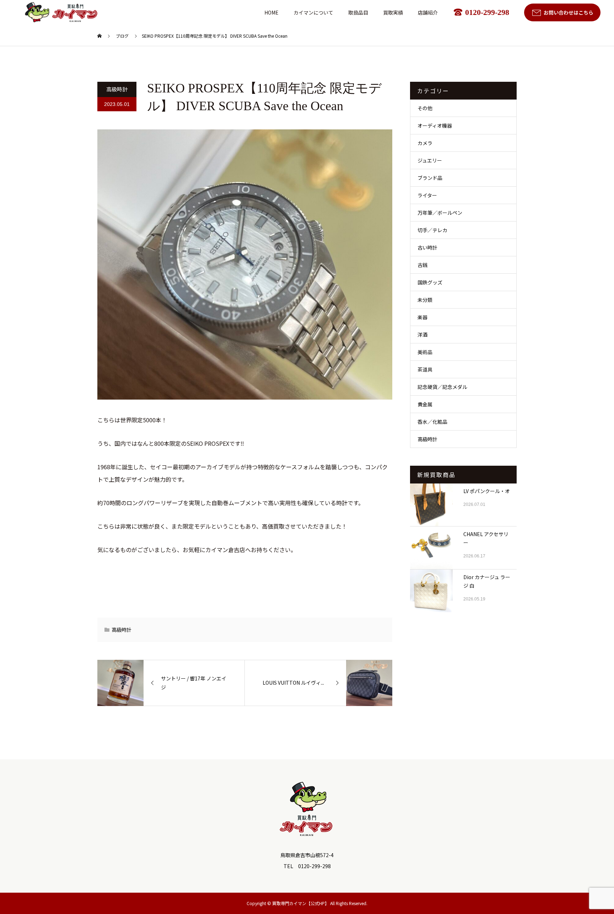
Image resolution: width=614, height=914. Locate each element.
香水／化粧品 (432, 421)
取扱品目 (358, 12)
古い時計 (427, 247)
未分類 (425, 299)
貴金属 (425, 404)
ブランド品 (430, 177)
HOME (271, 12)
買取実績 (393, 12)
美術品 (425, 352)
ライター (427, 195)
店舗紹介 (428, 12)
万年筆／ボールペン (440, 212)
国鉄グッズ (430, 282)
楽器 (422, 317)
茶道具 (425, 369)
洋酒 (422, 334)
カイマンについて (313, 12)
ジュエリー (430, 160)
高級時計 (117, 89)
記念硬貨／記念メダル (442, 386)
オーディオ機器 (435, 125)
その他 (425, 108)
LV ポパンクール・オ (486, 491)
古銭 (422, 264)
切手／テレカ (432, 230)
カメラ (425, 142)
